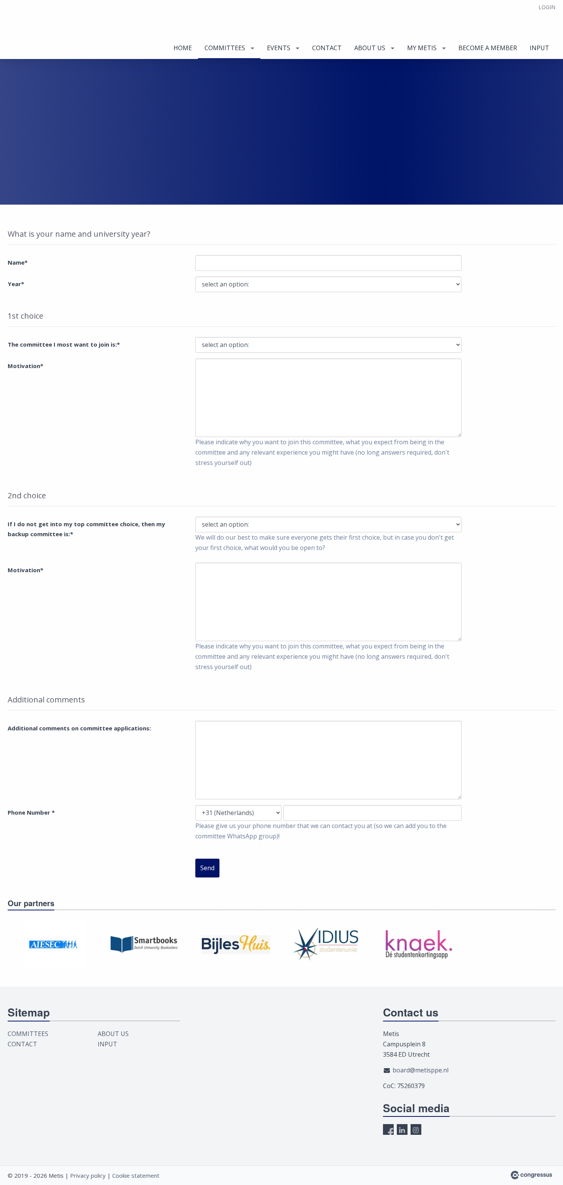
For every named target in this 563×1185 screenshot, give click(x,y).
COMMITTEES (225, 48)
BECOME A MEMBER (487, 48)
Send (207, 868)
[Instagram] (416, 1129)
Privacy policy (88, 1175)
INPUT (539, 48)
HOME (182, 48)
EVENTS (278, 48)
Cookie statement (135, 1175)
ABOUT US (369, 48)
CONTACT (327, 48)
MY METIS (422, 48)
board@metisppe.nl (420, 1070)
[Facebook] (388, 1129)
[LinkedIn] (402, 1129)
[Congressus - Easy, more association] (531, 1175)
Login (546, 7)
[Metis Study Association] (46, 30)
